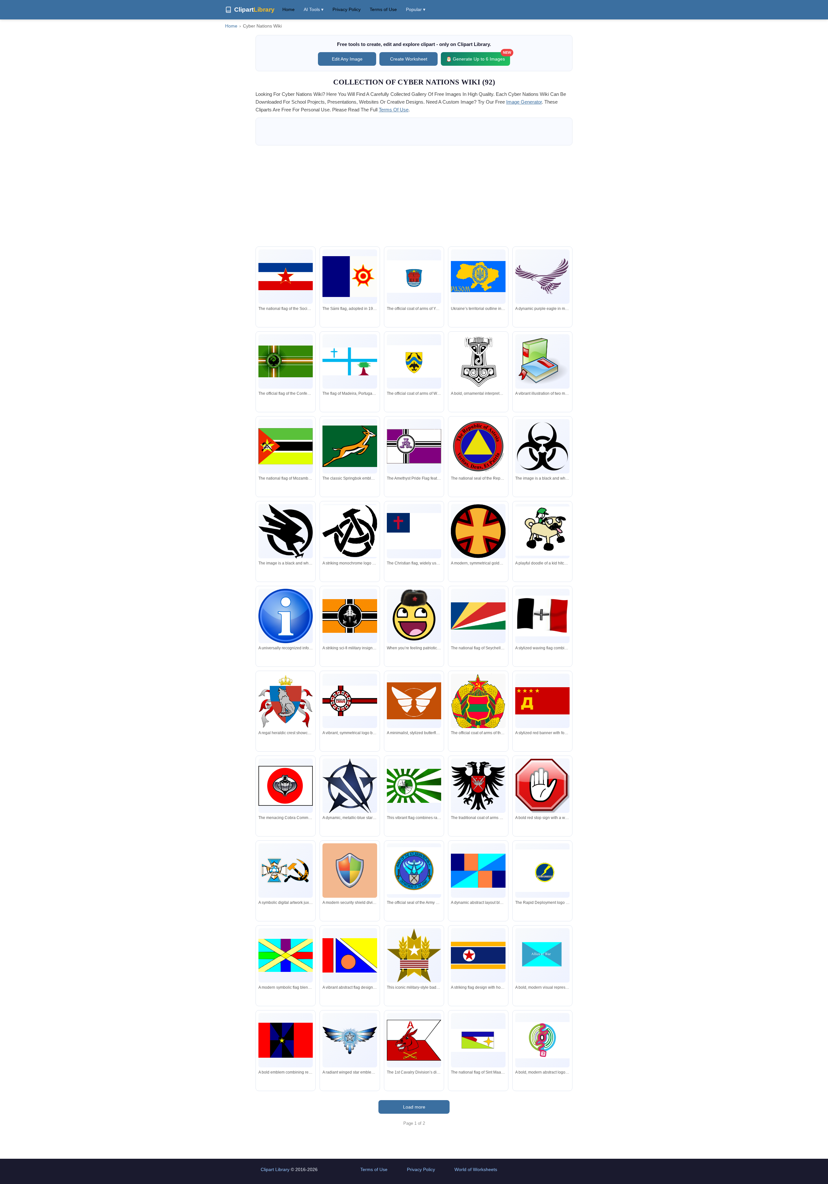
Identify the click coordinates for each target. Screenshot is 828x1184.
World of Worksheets (475, 1169)
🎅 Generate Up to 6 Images (478, 57)
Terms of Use (383, 9)
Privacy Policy (346, 9)
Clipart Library (275, 1169)
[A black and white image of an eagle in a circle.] (285, 531)
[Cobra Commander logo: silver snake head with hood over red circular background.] (285, 786)
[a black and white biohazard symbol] (542, 446)
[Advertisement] (414, 196)
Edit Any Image (347, 59)
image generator (524, 102)
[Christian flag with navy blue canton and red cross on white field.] (414, 531)
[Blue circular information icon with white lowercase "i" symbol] (285, 616)
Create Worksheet (408, 59)
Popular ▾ (415, 9)
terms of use (394, 109)
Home (288, 9)
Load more (414, 1107)
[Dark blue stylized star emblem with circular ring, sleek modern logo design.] (349, 785)
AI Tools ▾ (313, 9)
